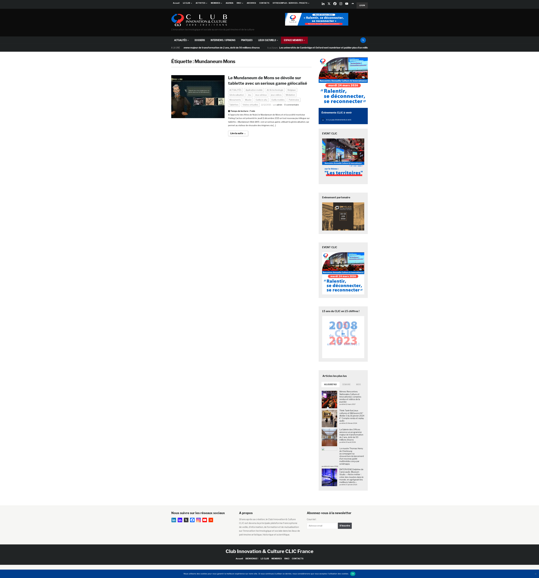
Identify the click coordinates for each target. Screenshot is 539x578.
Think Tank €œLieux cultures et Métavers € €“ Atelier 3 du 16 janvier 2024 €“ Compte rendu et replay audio (351, 415)
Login (362, 5)
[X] (329, 4)
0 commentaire (291, 105)
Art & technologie (275, 90)
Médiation (290, 95)
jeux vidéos (276, 95)
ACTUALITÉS (180, 40)
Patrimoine (294, 100)
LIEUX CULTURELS (267, 40)
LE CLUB (186, 3)
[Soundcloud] (352, 4)
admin (279, 105)
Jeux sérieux (261, 95)
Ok (353, 574)
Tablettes (233, 105)
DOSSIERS (200, 40)
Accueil (176, 3)
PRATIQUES (247, 40)
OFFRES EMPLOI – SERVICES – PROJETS (290, 3)
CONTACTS (264, 3)
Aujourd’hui (330, 384)
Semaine (346, 384)
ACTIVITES (200, 3)
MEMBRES (215, 3)
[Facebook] (335, 4)
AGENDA (229, 3)
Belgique (291, 90)
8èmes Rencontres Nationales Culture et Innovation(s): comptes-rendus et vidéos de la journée (350, 396)
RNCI (239, 3)
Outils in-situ (261, 100)
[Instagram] (341, 4)
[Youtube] (347, 4)
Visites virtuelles (250, 105)
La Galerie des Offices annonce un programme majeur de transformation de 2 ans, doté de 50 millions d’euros (351, 434)
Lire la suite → (238, 133)
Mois (358, 384)
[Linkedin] (180, 520)
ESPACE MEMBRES (293, 40)
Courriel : (311, 519)
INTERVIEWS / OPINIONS (223, 40)
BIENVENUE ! (251, 558)
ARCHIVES (251, 3)
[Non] (535, 573)
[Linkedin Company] (323, 4)
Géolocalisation (236, 95)
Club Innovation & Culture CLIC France (269, 551)
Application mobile (254, 90)
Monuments (235, 100)
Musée (248, 100)
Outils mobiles (278, 100)
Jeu (249, 95)
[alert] (343, 119)
